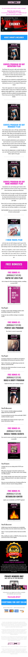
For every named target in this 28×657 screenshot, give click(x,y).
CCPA (8, 646)
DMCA (17, 646)
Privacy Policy (4, 646)
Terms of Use (13, 646)
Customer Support (23, 646)
